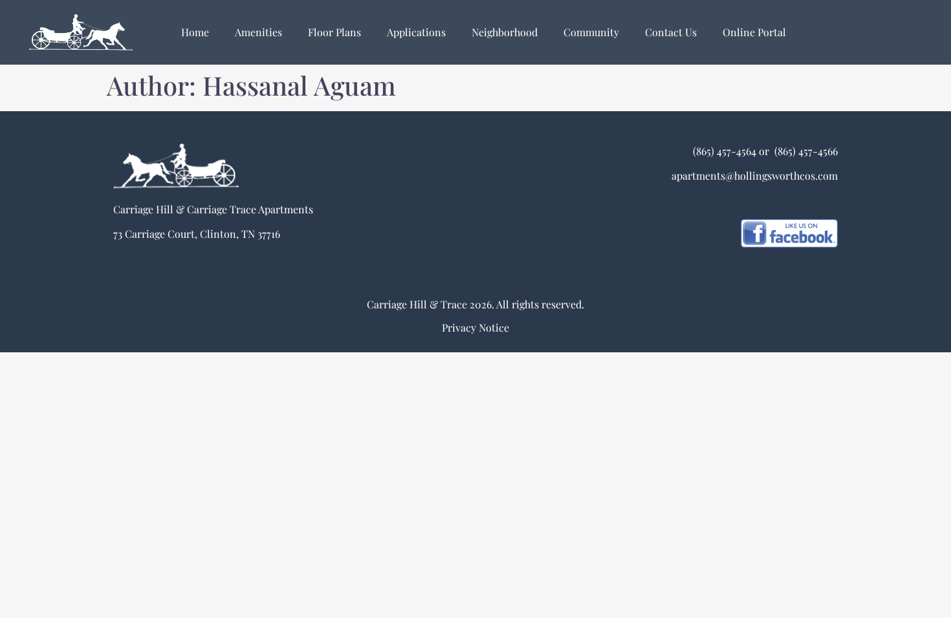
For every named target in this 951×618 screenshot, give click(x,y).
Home (195, 32)
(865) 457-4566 (805, 151)
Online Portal (754, 32)
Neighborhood (505, 32)
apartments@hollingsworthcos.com (755, 175)
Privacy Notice (475, 327)
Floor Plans (334, 32)
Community (591, 32)
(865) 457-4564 (724, 151)
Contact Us (671, 32)
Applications (416, 32)
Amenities (258, 32)
